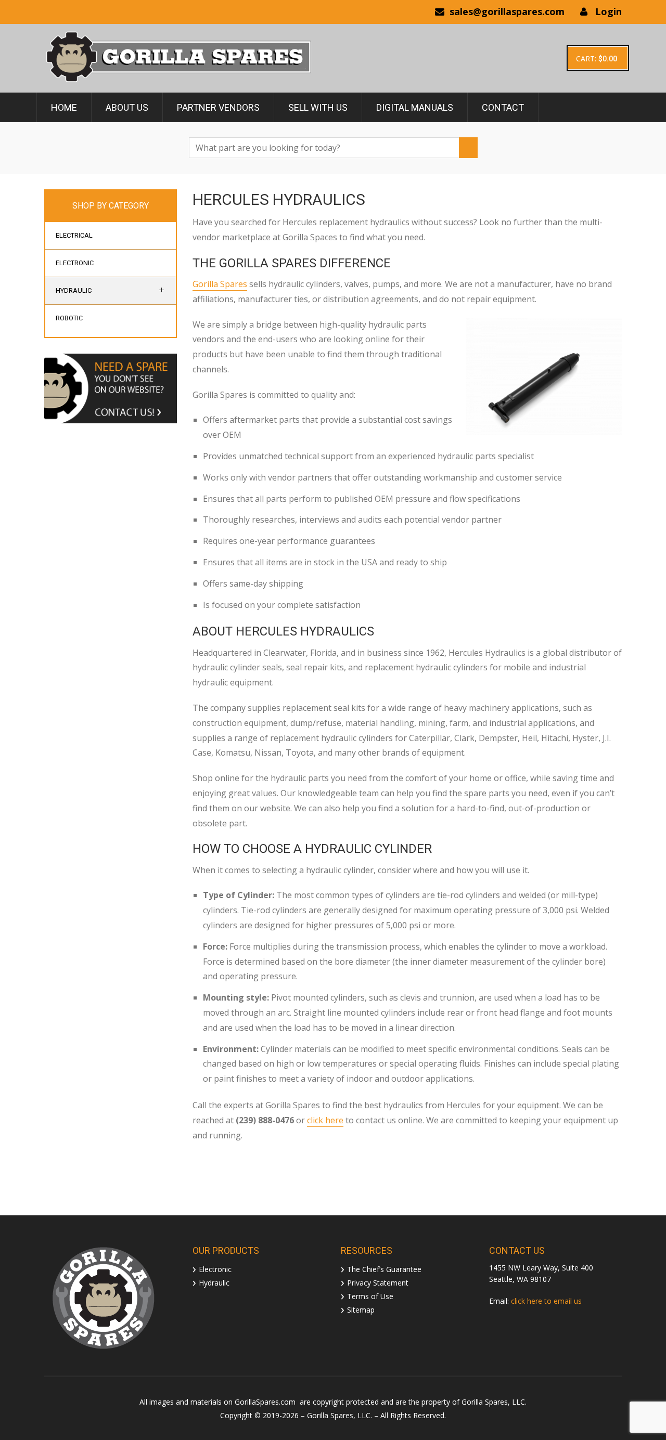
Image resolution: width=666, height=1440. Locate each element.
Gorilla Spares (220, 284)
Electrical (74, 235)
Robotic (69, 318)
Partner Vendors (218, 107)
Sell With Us (318, 107)
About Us (127, 107)
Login (608, 11)
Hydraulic (74, 290)
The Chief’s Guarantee (384, 1268)
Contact (503, 107)
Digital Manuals (414, 107)
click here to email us (546, 1301)
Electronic (75, 263)
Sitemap (361, 1309)
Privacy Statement (377, 1282)
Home (64, 107)
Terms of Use (370, 1295)
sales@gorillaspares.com (507, 11)
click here (325, 1120)
